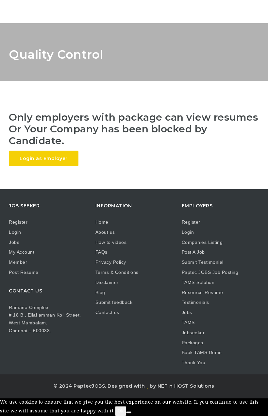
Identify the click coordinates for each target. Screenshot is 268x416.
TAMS (188, 322)
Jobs (14, 242)
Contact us (107, 312)
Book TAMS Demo (202, 352)
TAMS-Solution (198, 282)
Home (102, 222)
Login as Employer (44, 158)
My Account (21, 252)
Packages (192, 342)
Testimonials (195, 302)
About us (105, 232)
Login (15, 232)
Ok (121, 410)
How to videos (111, 242)
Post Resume (24, 272)
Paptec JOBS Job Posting (210, 272)
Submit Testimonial (203, 262)
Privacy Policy (110, 262)
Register (18, 222)
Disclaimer (107, 282)
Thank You (194, 362)
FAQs (101, 252)
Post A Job (193, 252)
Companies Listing (202, 242)
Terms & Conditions (117, 272)
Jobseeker (193, 332)
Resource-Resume (202, 292)
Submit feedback (114, 302)
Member (18, 262)
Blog (100, 292)
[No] (128, 412)
